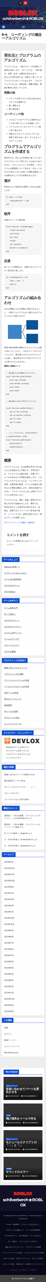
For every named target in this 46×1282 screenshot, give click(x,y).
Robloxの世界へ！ (12, 567)
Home (9, 1224)
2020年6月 (9, 1011)
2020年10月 (9, 999)
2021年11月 (9, 992)
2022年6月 (9, 974)
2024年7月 (9, 893)
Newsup (37, 1215)
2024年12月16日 (14, 1149)
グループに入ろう (12, 645)
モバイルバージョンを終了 (23, 1278)
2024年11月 (9, 874)
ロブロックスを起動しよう (15, 1230)
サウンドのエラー (12, 793)
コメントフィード (12, 1046)
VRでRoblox (9, 592)
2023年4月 (9, 955)
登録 (6, 1027)
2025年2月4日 (14, 1096)
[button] (43, 27)
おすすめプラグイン (12, 626)
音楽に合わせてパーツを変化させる (19, 774)
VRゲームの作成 (11, 693)
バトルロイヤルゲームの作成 (16, 686)
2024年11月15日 (14, 1176)
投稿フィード (10, 1040)
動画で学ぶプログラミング (15, 668)
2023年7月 (9, 943)
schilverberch (21, 818)
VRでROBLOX (24, 1236)
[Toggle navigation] (23, 27)
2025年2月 (9, 862)
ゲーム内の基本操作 (12, 579)
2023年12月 (9, 918)
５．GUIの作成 (10, 839)
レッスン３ (32, 1270)
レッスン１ (13, 1270)
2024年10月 (9, 880)
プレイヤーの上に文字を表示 (16, 799)
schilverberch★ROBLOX (23, 18)
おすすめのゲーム (12, 585)
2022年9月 (9, 961)
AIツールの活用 (11, 711)
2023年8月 (9, 936)
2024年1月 (9, 912)
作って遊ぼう (10, 614)
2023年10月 (9, 924)
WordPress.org (11, 1052)
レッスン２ (23, 1270)
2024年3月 (9, 905)
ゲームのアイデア (12, 639)
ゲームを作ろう (36, 1236)
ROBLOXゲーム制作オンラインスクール (30, 1264)
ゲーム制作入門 (11, 608)
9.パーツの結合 (10, 833)
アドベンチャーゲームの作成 (16, 680)
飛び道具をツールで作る (14, 781)
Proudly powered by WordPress (15, 1215)
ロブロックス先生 (12, 717)
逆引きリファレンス (12, 699)
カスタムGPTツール (13, 633)
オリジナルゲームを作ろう (28, 1241)
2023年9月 (9, 930)
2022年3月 (9, 986)
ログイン (31, 541)
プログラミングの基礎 (13, 674)
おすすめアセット (12, 620)
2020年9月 (9, 1005)
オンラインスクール (12, 724)
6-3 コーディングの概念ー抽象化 (19, 522)
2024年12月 (9, 868)
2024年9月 (9, 887)
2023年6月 (9, 949)
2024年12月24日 (14, 1123)
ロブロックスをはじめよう (15, 573)
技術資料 (8, 705)
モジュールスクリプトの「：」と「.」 (20, 787)
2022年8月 (9, 968)
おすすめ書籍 (10, 651)
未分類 (8, 1115)
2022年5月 (9, 980)
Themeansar (22, 1219)
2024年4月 (9, 899)
